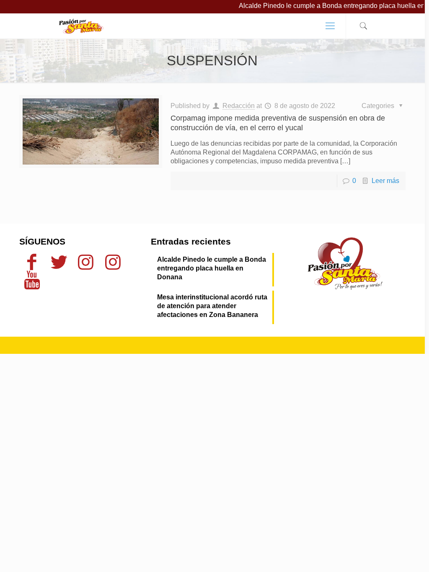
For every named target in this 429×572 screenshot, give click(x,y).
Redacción (238, 105)
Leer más (385, 180)
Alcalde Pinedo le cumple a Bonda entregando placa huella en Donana (211, 268)
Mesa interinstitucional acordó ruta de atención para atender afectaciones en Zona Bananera (212, 306)
